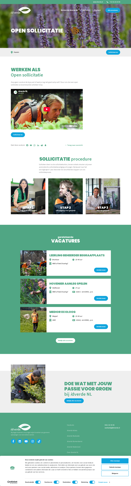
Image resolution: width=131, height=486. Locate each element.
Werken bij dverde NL (69, 10)
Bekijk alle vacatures (65, 340)
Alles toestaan (115, 461)
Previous (13, 196)
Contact (97, 10)
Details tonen (102, 482)
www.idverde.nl (98, 2)
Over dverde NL (72, 452)
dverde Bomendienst (74, 441)
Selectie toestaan (115, 467)
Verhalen (86, 10)
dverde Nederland (73, 447)
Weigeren (115, 473)
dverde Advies (72, 430)
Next (115, 196)
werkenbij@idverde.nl (112, 428)
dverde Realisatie (73, 436)
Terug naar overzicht (75, 145)
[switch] (56, 482)
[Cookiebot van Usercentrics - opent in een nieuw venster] (12, 482)
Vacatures (70, 425)
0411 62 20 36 (109, 425)
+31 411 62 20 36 (115, 2)
